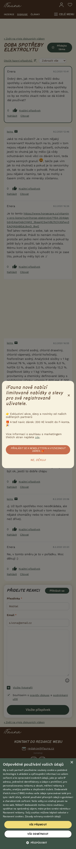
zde (37, 437)
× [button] (71, 762)
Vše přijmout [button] (38, 824)
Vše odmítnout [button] (37, 834)
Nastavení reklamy (13, 812)
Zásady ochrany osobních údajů (43, 816)
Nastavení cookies (13, 816)
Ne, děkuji (38, 460)
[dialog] (38, 803)
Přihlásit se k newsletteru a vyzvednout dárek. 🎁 (38, 449)
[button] (38, 842)
